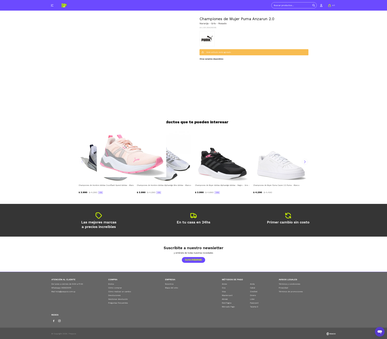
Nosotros (169, 284)
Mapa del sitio (171, 288)
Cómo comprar (115, 288)
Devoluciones (114, 295)
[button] (314, 5)
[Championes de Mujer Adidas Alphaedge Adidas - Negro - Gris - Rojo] (222, 155)
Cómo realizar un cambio (119, 292)
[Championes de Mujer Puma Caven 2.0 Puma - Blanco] (280, 155)
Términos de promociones (291, 292)
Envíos (111, 284)
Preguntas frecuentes (118, 303)
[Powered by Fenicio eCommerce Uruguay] (331, 333)
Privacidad (283, 288)
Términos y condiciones (289, 284)
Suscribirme (193, 260)
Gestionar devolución (118, 299)
